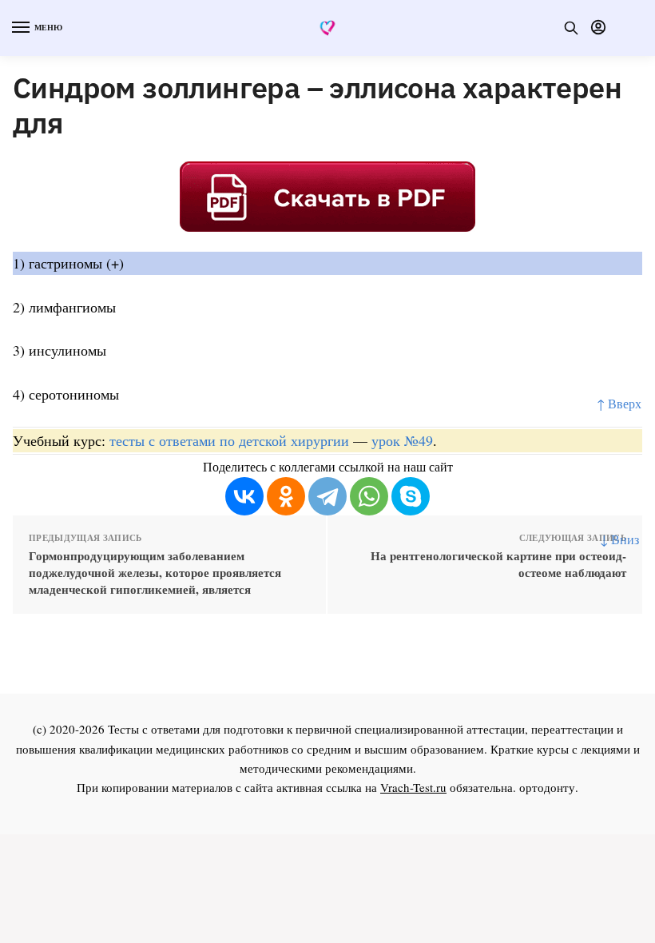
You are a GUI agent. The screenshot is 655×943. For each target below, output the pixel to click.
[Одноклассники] (286, 496)
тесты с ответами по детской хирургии (229, 440)
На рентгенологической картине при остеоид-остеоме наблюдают (498, 564)
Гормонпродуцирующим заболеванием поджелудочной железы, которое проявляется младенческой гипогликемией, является (155, 572)
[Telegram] (327, 496)
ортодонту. (548, 787)
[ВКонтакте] (244, 496)
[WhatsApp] (369, 496)
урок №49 (402, 440)
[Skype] (410, 496)
